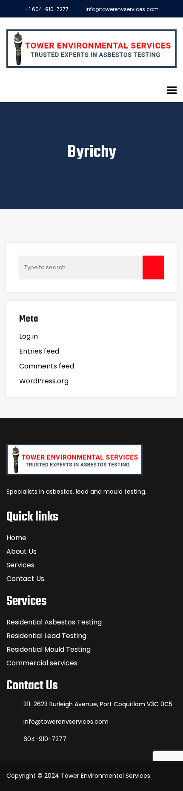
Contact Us (25, 579)
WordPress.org (44, 381)
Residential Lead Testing (46, 636)
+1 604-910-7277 (47, 9)
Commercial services (41, 663)
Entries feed (39, 351)
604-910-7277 (44, 739)
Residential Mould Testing (48, 649)
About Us (21, 551)
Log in (28, 336)
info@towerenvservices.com (122, 9)
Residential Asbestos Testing (54, 622)
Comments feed (46, 366)
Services (20, 565)
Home (16, 538)
